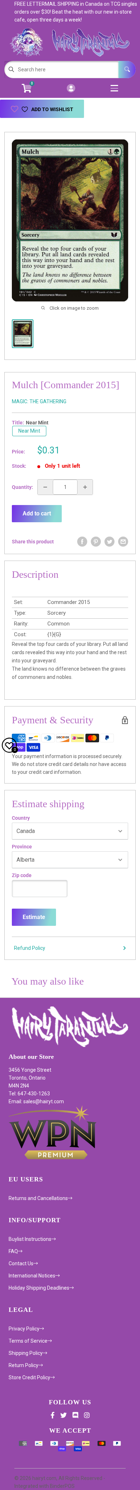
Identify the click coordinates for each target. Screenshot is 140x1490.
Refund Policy (29, 948)
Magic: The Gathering (39, 401)
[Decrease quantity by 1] (45, 487)
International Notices (32, 1276)
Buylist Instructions (30, 1239)
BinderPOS (62, 1486)
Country (21, 817)
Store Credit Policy (29, 1377)
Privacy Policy (24, 1329)
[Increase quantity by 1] (85, 487)
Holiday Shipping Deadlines (39, 1288)
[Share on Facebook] (82, 542)
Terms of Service (28, 1341)
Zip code (22, 875)
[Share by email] (123, 542)
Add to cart (37, 513)
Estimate (34, 917)
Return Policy (23, 1365)
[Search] (127, 69)
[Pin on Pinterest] (96, 542)
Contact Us (21, 1263)
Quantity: (22, 487)
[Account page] (71, 89)
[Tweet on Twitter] (109, 542)
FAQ (13, 1251)
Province (22, 846)
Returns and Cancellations (38, 1198)
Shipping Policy (26, 1353)
